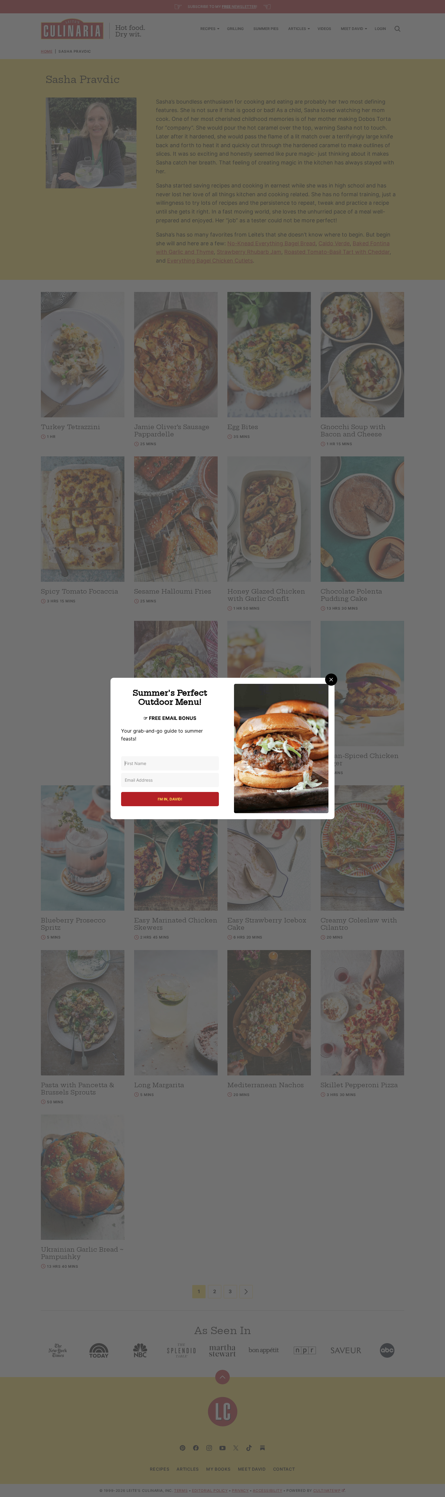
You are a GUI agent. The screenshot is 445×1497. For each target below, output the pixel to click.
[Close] (331, 680)
